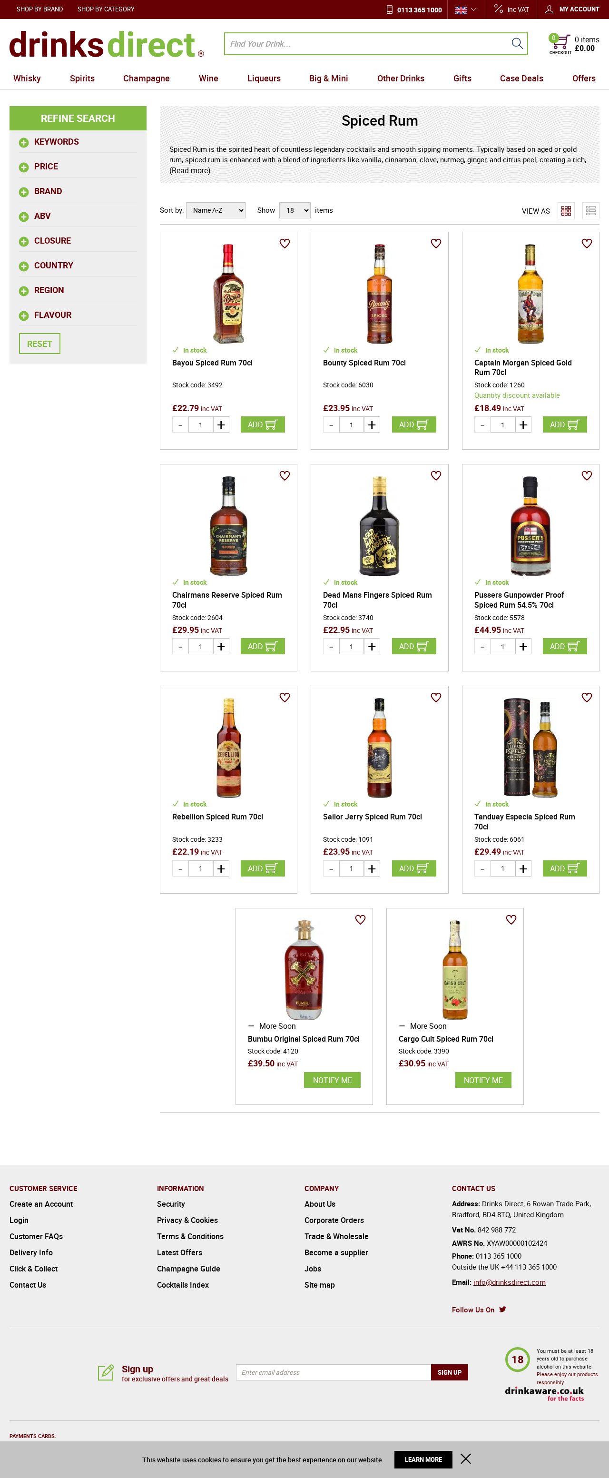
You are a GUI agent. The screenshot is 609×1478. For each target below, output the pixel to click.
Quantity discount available (517, 395)
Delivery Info (31, 1252)
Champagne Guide (188, 1268)
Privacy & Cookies (187, 1220)
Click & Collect (34, 1268)
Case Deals (521, 78)
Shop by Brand (40, 9)
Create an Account (41, 1204)
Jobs (312, 1268)
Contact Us (28, 1285)
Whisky (27, 78)
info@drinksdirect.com (509, 1282)
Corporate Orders (334, 1220)
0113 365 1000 (419, 9)
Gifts (462, 78)
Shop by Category (106, 9)
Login (19, 1220)
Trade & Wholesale (336, 1236)
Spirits (82, 78)
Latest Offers (179, 1252)
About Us (319, 1204)
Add (255, 424)
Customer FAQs (36, 1236)
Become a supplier (336, 1252)
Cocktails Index (183, 1285)
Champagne (146, 78)
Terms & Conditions (190, 1236)
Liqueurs (264, 78)
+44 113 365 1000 (529, 1266)
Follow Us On (473, 1309)
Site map (319, 1285)
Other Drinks (400, 78)
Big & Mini (328, 78)
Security (171, 1204)
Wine (208, 78)
